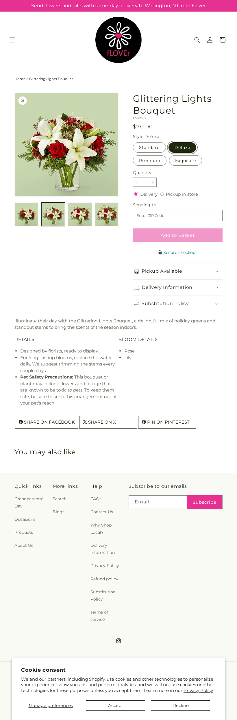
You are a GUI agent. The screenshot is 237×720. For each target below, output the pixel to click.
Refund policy (104, 578)
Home (19, 79)
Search (59, 498)
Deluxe (182, 147)
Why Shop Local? (101, 529)
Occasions (24, 519)
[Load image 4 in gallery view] (107, 214)
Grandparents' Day (28, 502)
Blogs (58, 511)
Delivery (149, 194)
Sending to (153, 205)
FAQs (95, 498)
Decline (181, 705)
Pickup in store (182, 194)
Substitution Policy (103, 595)
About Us (23, 545)
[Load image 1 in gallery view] (26, 214)
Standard (149, 147)
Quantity (142, 172)
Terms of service (99, 616)
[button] (12, 40)
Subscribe (204, 502)
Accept (115, 705)
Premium (149, 160)
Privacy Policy (198, 690)
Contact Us (101, 511)
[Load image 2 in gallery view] (53, 214)
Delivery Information (102, 549)
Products (23, 532)
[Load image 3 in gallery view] (80, 214)
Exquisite (185, 160)
